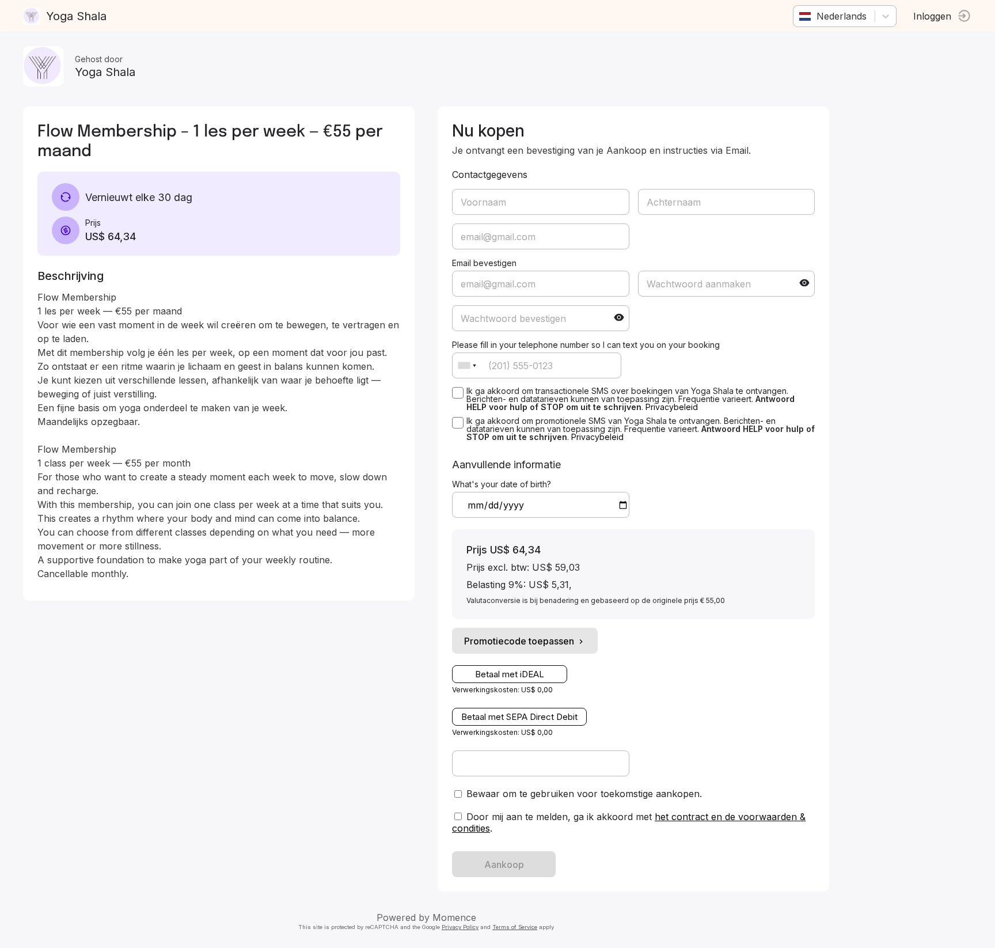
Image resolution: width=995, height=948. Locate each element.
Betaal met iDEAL (509, 674)
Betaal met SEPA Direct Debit (519, 716)
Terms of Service (514, 927)
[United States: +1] (467, 365)
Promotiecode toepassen (519, 641)
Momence (454, 917)
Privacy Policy (460, 927)
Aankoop (504, 864)
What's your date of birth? (501, 484)
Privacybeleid (671, 407)
